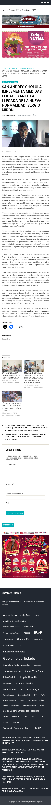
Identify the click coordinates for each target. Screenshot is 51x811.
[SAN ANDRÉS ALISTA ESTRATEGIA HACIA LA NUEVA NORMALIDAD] (12, 366)
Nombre (10, 484)
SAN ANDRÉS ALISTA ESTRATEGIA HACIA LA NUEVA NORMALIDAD (11, 375)
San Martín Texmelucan (11, 705)
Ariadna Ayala (29, 627)
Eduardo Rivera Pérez (14, 651)
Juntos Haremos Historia (12, 671)
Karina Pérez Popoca (35, 671)
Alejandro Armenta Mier (17, 615)
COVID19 (8, 645)
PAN (21, 690)
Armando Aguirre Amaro (11, 633)
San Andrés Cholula (10, 82)
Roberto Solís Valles (9, 700)
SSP (33, 717)
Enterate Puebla (9, 115)
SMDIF (5, 717)
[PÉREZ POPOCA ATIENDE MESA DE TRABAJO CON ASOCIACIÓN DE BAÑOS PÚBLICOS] (12, 396)
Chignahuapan (8, 639)
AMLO (37, 615)
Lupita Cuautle (28, 677)
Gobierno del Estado (19, 658)
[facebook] (42, 2)
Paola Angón (33, 689)
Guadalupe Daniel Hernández (16, 665)
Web (8, 503)
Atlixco (27, 633)
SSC (25, 716)
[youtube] (48, 2)
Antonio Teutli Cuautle (11, 627)
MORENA (7, 683)
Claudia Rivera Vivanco (29, 639)
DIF (19, 646)
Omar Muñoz (9, 689)
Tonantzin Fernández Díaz (16, 728)
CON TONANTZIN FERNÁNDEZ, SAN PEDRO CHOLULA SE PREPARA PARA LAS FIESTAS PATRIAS (23, 779)
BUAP (38, 632)
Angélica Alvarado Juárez (15, 621)
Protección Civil (24, 695)
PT (35, 695)
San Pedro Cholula (29, 705)
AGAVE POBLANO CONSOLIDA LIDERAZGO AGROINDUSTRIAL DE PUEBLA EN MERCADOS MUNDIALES (25, 740)
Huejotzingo (37, 665)
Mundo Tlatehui (25, 683)
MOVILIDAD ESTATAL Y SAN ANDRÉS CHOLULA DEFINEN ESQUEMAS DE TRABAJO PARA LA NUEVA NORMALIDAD (33, 378)
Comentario (11, 464)
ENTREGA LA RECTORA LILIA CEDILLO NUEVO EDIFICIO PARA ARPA (25, 790)
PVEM (43, 695)
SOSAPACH (15, 717)
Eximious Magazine (35, 802)
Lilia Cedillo (9, 677)
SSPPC (6, 722)
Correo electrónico (14, 494)
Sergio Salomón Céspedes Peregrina (21, 711)
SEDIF (42, 705)
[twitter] (45, 2)
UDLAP (37, 728)
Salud (22, 700)
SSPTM (16, 722)
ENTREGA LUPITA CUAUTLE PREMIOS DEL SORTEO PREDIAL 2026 (23, 751)
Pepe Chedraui (8, 695)
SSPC (41, 716)
